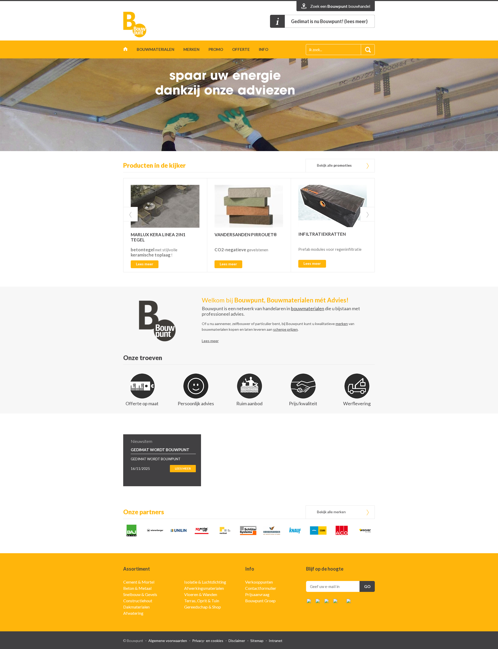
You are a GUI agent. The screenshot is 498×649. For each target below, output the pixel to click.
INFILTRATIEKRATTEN (322, 234)
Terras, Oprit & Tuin (201, 600)
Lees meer (144, 264)
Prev (130, 214)
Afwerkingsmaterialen (204, 588)
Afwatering (133, 613)
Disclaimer (237, 640)
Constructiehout (137, 600)
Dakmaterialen (136, 606)
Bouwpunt (135, 24)
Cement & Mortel (138, 581)
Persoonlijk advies (196, 403)
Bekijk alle (334, 165)
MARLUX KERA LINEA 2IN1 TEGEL (158, 237)
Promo (216, 49)
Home (125, 50)
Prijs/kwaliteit (303, 403)
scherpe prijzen (285, 329)
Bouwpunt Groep (260, 600)
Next (367, 214)
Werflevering (357, 403)
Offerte (241, 49)
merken (342, 323)
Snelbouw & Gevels (140, 594)
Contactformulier (260, 588)
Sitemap (257, 640)
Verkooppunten (259, 581)
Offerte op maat (142, 403)
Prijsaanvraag (257, 594)
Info (263, 49)
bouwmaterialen (307, 308)
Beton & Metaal (137, 588)
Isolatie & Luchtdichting (205, 581)
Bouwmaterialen (155, 49)
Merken (191, 49)
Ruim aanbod (249, 403)
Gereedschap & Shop (202, 606)
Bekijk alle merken (331, 512)
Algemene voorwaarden (167, 640)
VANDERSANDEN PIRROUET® (246, 234)
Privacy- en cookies (207, 640)
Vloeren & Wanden (200, 594)
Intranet (275, 640)
